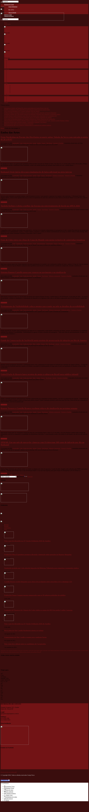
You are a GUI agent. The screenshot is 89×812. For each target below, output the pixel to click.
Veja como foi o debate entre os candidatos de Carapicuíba (25, 644)
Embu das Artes (11, 62)
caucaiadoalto (69, 650)
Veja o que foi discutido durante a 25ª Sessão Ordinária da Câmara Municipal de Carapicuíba (29, 119)
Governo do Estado (77, 650)
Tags (5, 529)
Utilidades (6, 95)
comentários (7, 528)
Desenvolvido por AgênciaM (9, 772)
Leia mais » (4, 168)
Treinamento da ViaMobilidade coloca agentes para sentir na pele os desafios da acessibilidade (43, 306)
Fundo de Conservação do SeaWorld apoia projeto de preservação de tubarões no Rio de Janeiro (44, 340)
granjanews (10, 650)
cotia (7, 650)
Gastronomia (49, 243)
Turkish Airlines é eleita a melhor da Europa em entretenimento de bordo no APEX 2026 (40, 206)
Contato (6, 102)
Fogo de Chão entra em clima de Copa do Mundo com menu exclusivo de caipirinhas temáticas (43, 240)
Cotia (5, 25)
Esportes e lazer (11, 73)
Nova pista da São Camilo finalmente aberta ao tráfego (23, 630)
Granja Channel (11, 94)
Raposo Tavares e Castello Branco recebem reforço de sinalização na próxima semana (39, 408)
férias (34, 344)
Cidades (6, 59)
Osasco (9, 65)
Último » (22, 475)
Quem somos (7, 24)
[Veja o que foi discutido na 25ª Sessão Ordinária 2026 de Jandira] (9, 620)
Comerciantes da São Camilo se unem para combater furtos (25, 637)
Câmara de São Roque (54, 650)
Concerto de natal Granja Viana (19, 85)
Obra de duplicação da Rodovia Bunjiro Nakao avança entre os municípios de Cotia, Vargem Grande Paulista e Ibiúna (36, 120)
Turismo (10, 80)
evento (34, 143)
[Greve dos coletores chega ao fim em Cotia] (15, 52)
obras (38, 175)
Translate (30, 476)
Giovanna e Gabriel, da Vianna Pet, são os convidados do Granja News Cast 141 (26, 108)
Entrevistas (14, 91)
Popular (6, 526)
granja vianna (36, 650)
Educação (10, 72)
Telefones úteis (11, 98)
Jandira (9, 63)
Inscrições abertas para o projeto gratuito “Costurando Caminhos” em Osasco (25, 122)
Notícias (13, 90)
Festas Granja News (16, 92)
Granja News (11, 84)
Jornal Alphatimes (13, 6)
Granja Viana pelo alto (16, 87)
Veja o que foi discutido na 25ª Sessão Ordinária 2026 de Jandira (22, 111)
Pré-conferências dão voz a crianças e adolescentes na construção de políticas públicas (25, 47)
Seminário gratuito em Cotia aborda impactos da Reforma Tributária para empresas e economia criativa (29, 30)
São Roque (10, 66)
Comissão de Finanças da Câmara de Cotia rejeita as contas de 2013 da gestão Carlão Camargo (38, 610)
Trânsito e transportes (13, 78)
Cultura (9, 70)
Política (9, 76)
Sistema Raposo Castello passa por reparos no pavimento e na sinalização (33, 272)
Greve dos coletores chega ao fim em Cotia (14, 55)
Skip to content (5, 778)
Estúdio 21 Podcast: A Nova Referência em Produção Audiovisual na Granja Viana (27, 109)
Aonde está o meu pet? (13, 99)
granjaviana (20, 650)
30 (18, 475)
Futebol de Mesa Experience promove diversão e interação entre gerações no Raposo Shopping (30, 113)
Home (5, 22)
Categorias (6, 69)
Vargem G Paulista (12, 67)
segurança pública (84, 650)
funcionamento (41, 243)
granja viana (31, 650)
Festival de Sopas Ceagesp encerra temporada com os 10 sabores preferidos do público (28, 117)
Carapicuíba (10, 60)
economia (62, 650)
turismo (57, 344)
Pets (47, 344)
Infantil (9, 74)
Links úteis (10, 97)
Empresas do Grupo (9, 4)
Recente (6, 524)
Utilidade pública (12, 81)
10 (15, 475)
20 (16, 475)
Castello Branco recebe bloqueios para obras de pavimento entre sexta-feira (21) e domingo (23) (30, 116)
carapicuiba (45, 650)
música (65, 650)
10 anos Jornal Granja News (18, 88)
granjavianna (25, 650)
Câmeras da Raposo (12, 101)
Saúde (9, 77)
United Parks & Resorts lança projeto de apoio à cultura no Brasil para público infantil (39, 374)
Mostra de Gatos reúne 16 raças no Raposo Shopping (18, 123)
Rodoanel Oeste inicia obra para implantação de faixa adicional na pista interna (36, 172)
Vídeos (6, 83)
